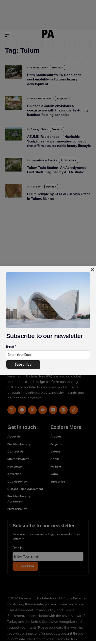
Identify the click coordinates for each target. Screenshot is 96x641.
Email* (11, 346)
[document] (48, 320)
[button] (92, 269)
